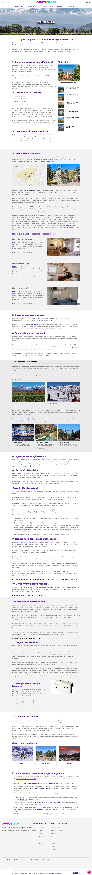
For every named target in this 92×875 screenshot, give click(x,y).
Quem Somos (71, 6)
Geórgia (61, 833)
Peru (40, 840)
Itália (52, 846)
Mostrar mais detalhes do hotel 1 (24, 252)
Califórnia (61, 827)
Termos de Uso (46, 859)
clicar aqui (46, 475)
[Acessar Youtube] (89, 2)
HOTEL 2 (14, 266)
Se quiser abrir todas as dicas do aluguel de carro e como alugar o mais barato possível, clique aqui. (45, 579)
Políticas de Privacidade (56, 873)
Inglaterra (53, 843)
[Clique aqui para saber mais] (89, 872)
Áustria (53, 830)
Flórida (61, 830)
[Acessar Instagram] (87, 2)
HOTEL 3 (14, 291)
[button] (78, 438)
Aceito (75, 872)
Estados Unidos (60, 6)
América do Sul (30, 6)
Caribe (45, 6)
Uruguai (41, 843)
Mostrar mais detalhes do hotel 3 (24, 303)
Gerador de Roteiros (19, 6)
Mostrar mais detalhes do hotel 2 (24, 277)
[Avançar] (78, 247)
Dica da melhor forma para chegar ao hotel (27, 638)
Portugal (53, 849)
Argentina (41, 827)
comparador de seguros (68, 347)
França (53, 840)
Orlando (61, 840)
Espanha (53, 836)
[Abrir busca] (10, 2)
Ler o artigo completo (75, 361)
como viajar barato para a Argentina (26, 778)
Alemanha (53, 827)
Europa (51, 6)
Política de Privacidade (36, 859)
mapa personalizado (29, 190)
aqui (52, 510)
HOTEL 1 (14, 242)
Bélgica (53, 833)
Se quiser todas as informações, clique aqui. (28, 595)
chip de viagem (33, 324)
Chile (40, 833)
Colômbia (41, 836)
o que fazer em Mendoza (26, 421)
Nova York (61, 836)
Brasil (39, 6)
